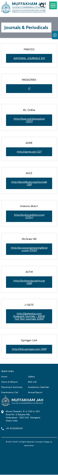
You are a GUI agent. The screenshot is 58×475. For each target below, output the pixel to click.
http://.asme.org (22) (29, 151)
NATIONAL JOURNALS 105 (29, 58)
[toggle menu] (53, 5)
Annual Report (35, 392)
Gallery (31, 376)
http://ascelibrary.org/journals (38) (29, 183)
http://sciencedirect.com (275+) (29, 216)
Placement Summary (12, 387)
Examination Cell (9, 392)
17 (29, 88)
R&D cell (32, 381)
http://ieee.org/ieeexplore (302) (29, 120)
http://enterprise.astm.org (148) (29, 282)
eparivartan (29, 445)
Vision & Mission (9, 381)
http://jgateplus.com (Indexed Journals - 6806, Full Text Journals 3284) (29, 316)
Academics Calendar (38, 387)
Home (4, 376)
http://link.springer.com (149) (29, 349)
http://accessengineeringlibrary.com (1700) (29, 249)
